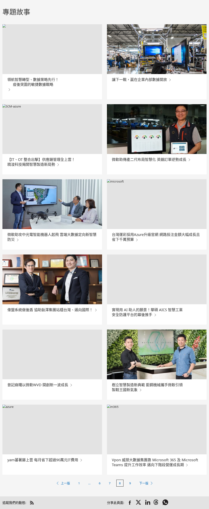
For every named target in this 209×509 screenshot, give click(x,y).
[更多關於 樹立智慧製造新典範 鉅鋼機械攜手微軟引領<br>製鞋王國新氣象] (157, 354)
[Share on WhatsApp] (165, 502)
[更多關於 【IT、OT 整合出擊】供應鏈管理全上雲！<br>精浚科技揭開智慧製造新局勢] (52, 129)
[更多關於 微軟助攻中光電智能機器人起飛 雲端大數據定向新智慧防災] (52, 204)
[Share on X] (139, 502)
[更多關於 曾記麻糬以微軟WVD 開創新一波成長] (52, 354)
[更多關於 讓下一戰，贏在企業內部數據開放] (157, 49)
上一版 (65, 483)
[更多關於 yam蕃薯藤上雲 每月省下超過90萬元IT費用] (52, 429)
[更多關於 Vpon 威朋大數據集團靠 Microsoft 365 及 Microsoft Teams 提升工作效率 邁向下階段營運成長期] (157, 429)
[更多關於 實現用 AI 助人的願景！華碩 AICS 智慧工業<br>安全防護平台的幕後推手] (157, 279)
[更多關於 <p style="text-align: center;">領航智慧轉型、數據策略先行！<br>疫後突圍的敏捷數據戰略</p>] (52, 49)
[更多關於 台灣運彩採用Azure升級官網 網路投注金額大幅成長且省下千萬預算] (157, 204)
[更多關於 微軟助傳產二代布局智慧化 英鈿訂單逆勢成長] (157, 129)
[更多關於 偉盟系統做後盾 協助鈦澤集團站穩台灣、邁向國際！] (52, 279)
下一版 (143, 483)
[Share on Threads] (156, 502)
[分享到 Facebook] (130, 502)
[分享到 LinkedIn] (148, 502)
